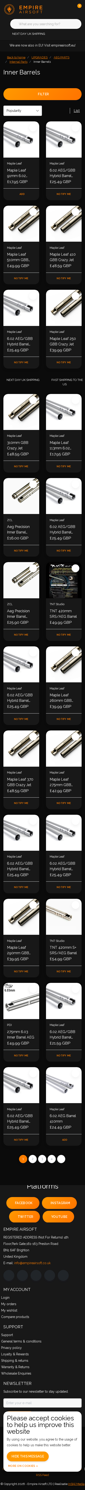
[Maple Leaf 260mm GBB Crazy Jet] (64, 664)
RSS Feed (42, 1475)
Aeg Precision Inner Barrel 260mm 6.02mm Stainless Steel (21, 530)
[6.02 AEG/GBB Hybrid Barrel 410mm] (64, 139)
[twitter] (36, 1275)
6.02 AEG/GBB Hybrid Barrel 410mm (62, 173)
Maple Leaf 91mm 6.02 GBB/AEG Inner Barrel (20, 173)
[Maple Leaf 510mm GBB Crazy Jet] (21, 224)
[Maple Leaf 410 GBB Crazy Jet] (64, 224)
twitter (25, 1217)
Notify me (64, 194)
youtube (59, 1217)
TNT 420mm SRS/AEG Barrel (63, 614)
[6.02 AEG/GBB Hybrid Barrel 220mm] (21, 664)
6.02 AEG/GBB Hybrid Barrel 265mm (62, 530)
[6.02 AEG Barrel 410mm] (64, 1085)
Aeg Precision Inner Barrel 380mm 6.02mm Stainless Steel (21, 614)
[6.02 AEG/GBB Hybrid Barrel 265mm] (64, 496)
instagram (60, 1203)
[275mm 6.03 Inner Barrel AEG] (21, 1001)
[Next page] (61, 1159)
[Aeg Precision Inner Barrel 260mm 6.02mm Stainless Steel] (21, 496)
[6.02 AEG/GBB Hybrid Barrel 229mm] (21, 308)
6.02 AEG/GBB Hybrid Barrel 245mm (62, 866)
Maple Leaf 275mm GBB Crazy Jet (60, 782)
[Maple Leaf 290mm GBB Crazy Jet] (21, 917)
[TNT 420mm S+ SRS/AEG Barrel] (64, 917)
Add (22, 194)
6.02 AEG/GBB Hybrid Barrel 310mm (20, 1119)
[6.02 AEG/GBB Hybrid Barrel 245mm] (64, 833)
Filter (43, 94)
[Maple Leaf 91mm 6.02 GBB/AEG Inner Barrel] (21, 139)
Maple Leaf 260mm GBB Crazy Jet (61, 698)
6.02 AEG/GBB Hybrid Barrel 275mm (20, 866)
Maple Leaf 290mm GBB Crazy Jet (18, 950)
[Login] (60, 9)
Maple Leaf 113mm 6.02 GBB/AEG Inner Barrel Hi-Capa (63, 445)
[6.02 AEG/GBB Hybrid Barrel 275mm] (21, 833)
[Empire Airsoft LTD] (24, 9)
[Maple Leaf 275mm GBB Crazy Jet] (64, 748)
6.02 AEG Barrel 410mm (63, 1119)
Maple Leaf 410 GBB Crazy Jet (63, 257)
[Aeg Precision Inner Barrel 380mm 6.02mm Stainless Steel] (21, 580)
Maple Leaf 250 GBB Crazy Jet (63, 341)
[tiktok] (63, 1275)
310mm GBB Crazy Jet (17, 445)
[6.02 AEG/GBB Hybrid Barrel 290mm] (64, 1001)
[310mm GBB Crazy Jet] (21, 412)
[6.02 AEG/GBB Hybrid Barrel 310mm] (21, 1085)
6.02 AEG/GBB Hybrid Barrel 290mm (62, 1035)
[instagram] (22, 1275)
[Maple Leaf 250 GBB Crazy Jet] (64, 308)
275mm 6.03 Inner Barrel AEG (20, 1034)
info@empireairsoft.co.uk (32, 1263)
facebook (24, 1203)
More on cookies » (23, 1466)
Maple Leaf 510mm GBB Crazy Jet (17, 257)
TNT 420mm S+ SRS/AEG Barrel (63, 950)
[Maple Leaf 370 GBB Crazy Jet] (21, 748)
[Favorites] (68, 9)
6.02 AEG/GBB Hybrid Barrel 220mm (20, 698)
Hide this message (28, 1456)
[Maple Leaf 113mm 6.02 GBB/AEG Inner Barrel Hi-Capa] (64, 412)
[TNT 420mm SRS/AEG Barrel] (64, 580)
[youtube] (49, 1275)
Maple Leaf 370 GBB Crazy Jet (20, 782)
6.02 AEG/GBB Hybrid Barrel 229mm (20, 341)
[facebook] (8, 1275)
